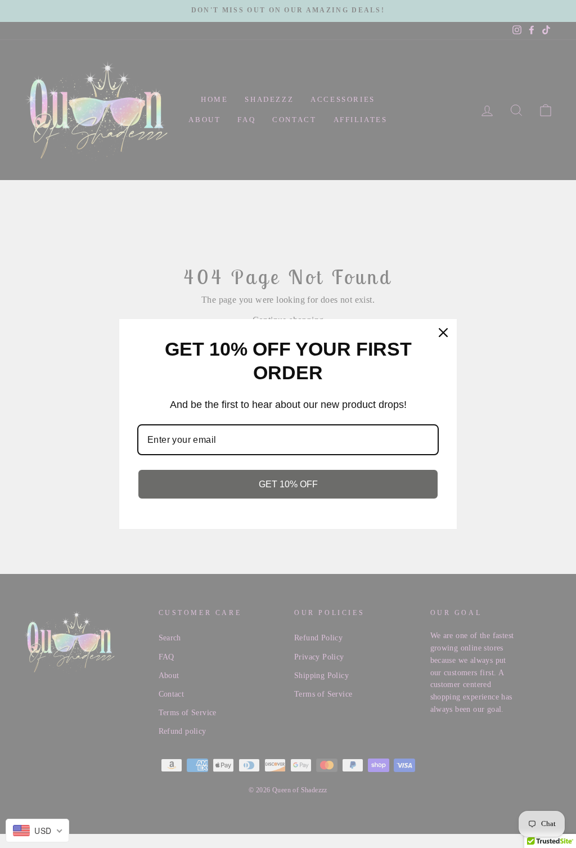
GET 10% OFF (288, 484)
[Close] (443, 332)
